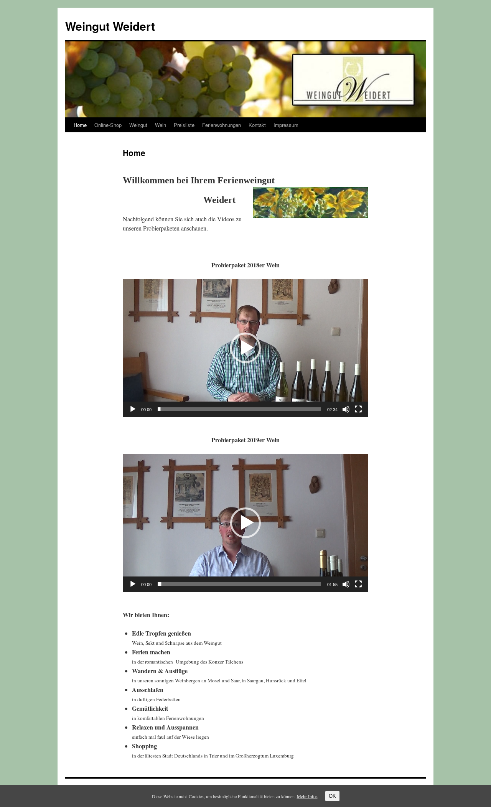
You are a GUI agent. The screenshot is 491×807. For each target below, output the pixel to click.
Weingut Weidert (110, 26)
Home (80, 124)
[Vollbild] (358, 409)
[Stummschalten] (346, 409)
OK (332, 796)
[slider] (239, 409)
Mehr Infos (307, 796)
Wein (160, 124)
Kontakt (257, 124)
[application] (245, 348)
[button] (245, 348)
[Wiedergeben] (133, 409)
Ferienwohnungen (221, 124)
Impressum (286, 124)
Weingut (138, 124)
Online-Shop (108, 124)
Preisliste (184, 124)
